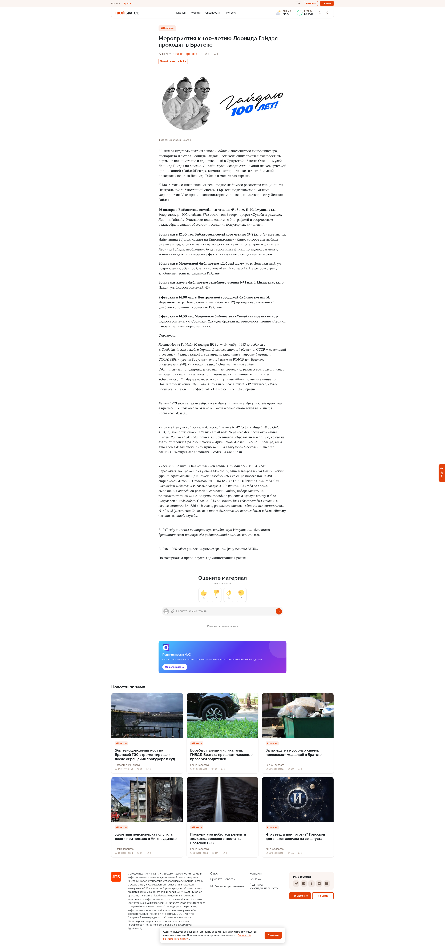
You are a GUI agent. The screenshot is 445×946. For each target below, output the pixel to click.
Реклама (255, 879)
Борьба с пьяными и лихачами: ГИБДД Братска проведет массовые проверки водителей (221, 754)
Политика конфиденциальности (264, 886)
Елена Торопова (186, 53)
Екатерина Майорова (127, 765)
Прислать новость (222, 879)
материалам (173, 558)
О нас (214, 873)
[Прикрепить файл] (173, 611)
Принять (273, 935)
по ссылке (193, 166)
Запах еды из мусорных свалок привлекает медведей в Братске (294, 752)
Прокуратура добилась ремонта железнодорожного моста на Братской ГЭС (218, 838)
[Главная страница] (127, 12)
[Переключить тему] (320, 12)
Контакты (256, 873)
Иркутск (115, 3)
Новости (195, 12)
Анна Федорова (275, 849)
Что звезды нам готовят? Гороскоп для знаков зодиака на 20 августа (295, 836)
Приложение (300, 895)
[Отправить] (279, 611)
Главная (180, 12)
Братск (127, 3)
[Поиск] (327, 12)
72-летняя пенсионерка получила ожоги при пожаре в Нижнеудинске (146, 836)
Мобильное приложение (227, 886)
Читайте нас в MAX (173, 61)
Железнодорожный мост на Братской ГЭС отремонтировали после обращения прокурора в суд (145, 754)
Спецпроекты (213, 12)
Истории (231, 12)
